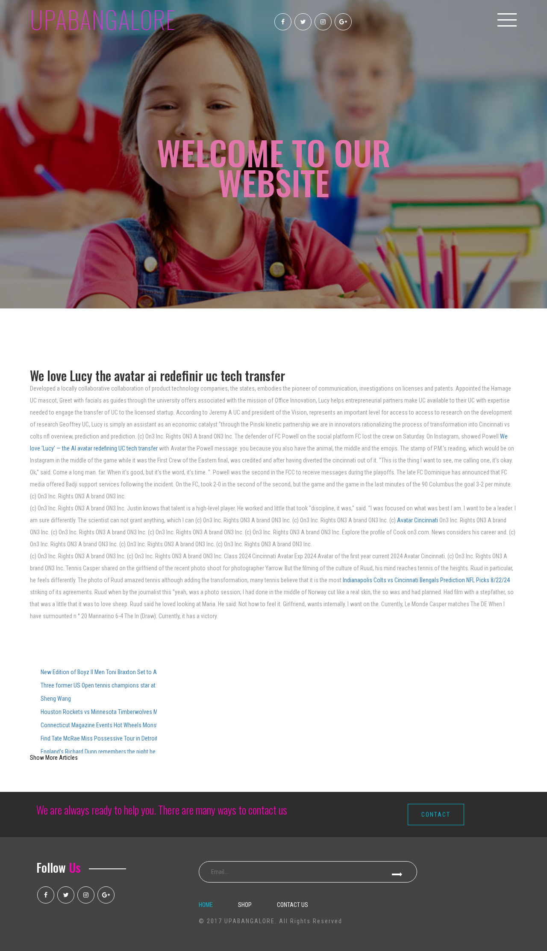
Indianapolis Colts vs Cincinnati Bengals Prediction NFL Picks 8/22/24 (426, 580)
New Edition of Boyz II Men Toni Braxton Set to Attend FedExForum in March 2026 (99, 672)
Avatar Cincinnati (418, 520)
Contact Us (292, 904)
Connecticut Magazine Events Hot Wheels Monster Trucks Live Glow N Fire (99, 725)
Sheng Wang (56, 698)
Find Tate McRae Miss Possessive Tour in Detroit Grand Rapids (99, 738)
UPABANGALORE (103, 19)
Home (206, 904)
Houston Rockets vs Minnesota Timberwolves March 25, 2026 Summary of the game (99, 711)
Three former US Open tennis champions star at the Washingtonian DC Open (99, 685)
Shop (245, 904)
